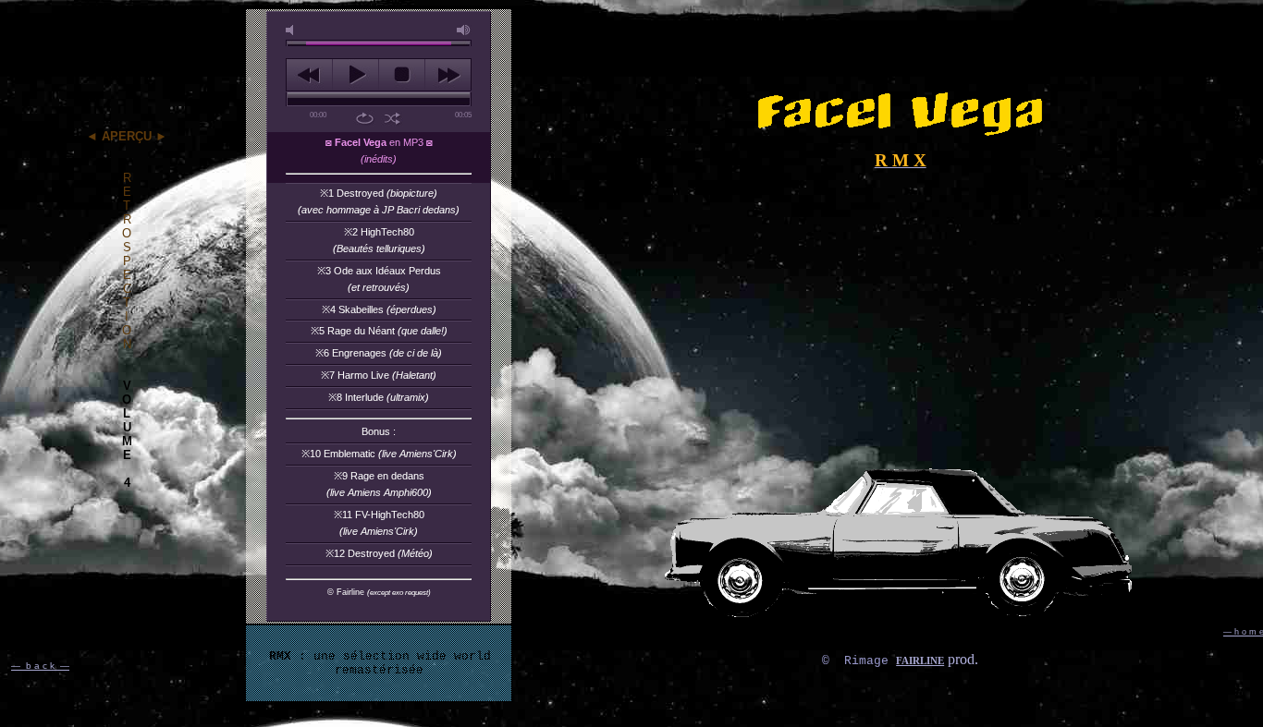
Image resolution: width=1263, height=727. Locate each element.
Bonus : (379, 431)
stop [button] (401, 75)
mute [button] (293, 30)
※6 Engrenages (378, 352)
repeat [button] (364, 118)
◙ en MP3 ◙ (379, 150)
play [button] (355, 75)
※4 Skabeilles (379, 309)
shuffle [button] (392, 118)
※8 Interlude (378, 397)
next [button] (448, 75)
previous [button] (309, 75)
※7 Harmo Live (378, 375)
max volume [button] (464, 30)
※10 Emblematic (379, 453)
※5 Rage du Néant (379, 330)
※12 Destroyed (379, 553)
